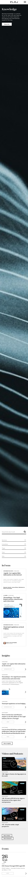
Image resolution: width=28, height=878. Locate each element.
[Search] (24, 531)
